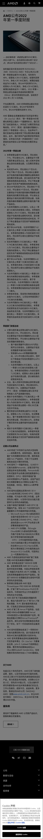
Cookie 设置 (21, 827)
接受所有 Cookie (21, 834)
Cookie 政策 (20, 823)
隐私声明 (11, 823)
